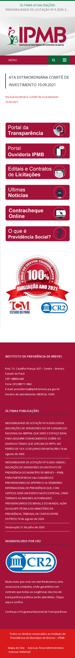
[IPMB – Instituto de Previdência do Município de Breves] (37, 36)
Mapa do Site (16, 648)
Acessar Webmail (19, 652)
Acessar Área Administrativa (46, 648)
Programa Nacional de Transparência (43, 612)
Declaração (12, 527)
